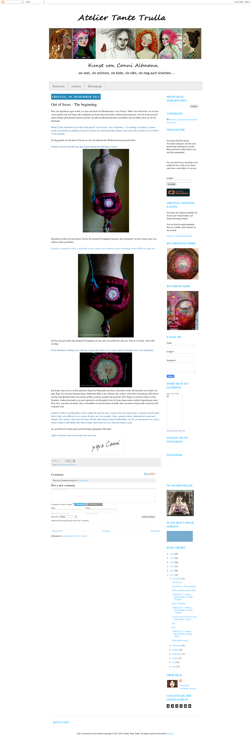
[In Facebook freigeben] (74, 461)
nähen (60, 464)
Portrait (66, 464)
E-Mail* (170, 178)
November (176, 645)
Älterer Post (155, 531)
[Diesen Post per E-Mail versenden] (66, 461)
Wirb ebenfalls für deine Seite (176, 431)
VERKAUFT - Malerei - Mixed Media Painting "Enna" (182, 634)
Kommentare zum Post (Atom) (74, 535)
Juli (174, 662)
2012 (172, 570)
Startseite (58, 86)
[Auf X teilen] (71, 461)
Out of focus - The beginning (184, 586)
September (177, 653)
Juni (174, 666)
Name (53, 508)
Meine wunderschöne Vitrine (184, 590)
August (175, 658)
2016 (172, 553)
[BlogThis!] (69, 461)
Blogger (170, 733)
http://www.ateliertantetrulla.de (179, 235)
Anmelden (171, 184)
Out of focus (177, 582)
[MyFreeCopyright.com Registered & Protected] (182, 122)
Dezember (176, 578)
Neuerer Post (57, 531)
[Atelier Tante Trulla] (174, 427)
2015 (172, 558)
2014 (172, 562)
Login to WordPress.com (94, 504)
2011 (172, 574)
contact (76, 86)
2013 (172, 566)
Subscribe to (55, 516)
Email (88, 508)
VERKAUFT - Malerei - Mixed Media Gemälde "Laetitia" (182, 610)
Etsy (174, 627)
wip (173, 623)
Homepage (95, 86)
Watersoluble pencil (180, 640)
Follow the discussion (153, 474)
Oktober (176, 649)
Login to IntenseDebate (79, 504)
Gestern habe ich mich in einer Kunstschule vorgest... (184, 617)
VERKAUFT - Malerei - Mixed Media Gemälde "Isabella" (182, 597)
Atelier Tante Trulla (172, 393)
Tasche (72, 464)
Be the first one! (83, 480)
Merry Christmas (179, 603)
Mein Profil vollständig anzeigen (187, 687)
